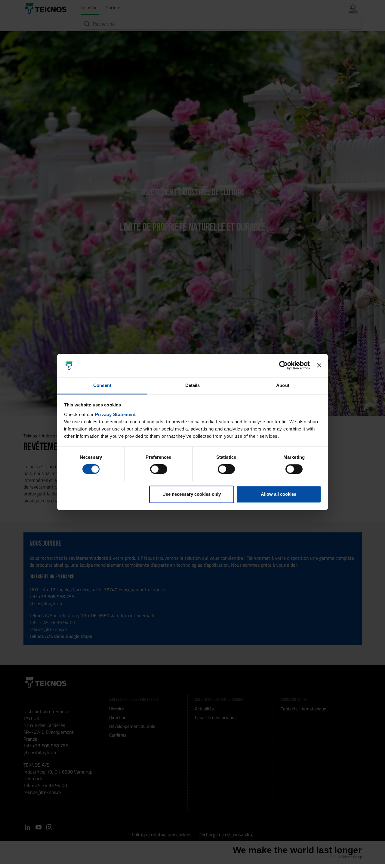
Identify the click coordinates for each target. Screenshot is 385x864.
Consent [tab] (102, 385)
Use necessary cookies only (191, 494)
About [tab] (282, 385)
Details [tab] (192, 385)
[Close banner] (319, 365)
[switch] (158, 469)
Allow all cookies (278, 494)
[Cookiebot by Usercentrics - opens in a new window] (283, 365)
